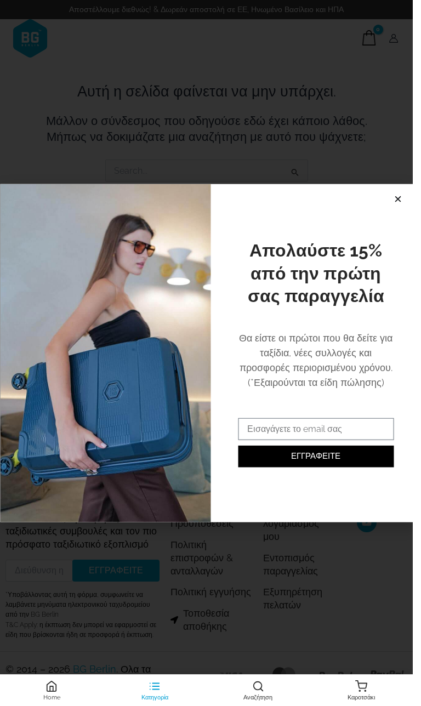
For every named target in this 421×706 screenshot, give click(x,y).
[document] (206, 353)
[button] (398, 199)
